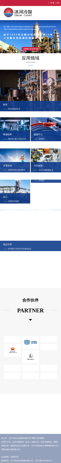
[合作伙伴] (30, 319)
